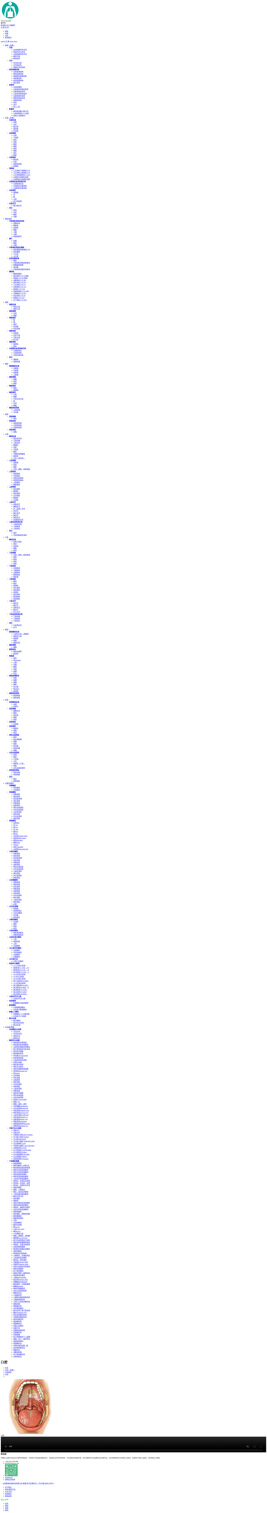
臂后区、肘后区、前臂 (21, 1183)
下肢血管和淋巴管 (16, 614)
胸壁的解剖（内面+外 (21, 1165)
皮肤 (15, 904)
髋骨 (15, 713)
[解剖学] (10, 19)
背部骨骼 (12, 416)
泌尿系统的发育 (19, 91)
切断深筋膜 (17, 1352)
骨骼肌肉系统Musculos (21, 1124)
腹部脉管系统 (14, 693)
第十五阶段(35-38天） (21, 981)
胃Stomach (17, 660)
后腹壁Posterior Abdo (20, 1264)
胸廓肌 (15, 390)
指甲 (15, 533)
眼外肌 (15, 159)
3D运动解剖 (17, 913)
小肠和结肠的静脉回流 (21, 1297)
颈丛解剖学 (17, 1321)
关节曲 (15, 915)
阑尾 (15, 667)
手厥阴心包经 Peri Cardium (23, 1135)
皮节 (15, 104)
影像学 (11, 109)
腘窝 (15, 548)
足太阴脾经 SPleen (20, 1156)
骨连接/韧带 (17, 798)
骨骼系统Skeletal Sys (20, 1126)
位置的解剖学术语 (20, 54)
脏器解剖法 (17, 1343)
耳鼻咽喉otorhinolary (20, 1106)
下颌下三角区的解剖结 (21, 1301)
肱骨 (15, 465)
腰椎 (15, 647)
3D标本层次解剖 (15, 937)
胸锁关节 (16, 506)
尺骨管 (15, 449)
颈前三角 (16, 309)
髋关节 (15, 603)
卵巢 (15, 766)
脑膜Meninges (18, 1286)
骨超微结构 (17, 78)
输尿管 (15, 728)
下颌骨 (15, 137)
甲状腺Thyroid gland (20, 1055)
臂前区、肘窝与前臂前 (21, 1244)
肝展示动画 (17, 1062)
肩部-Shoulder (18, 847)
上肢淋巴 (16, 528)
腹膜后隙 (16, 1304)
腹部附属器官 (14, 675)
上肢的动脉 (17, 524)
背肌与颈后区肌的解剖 (21, 1203)
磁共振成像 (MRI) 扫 (20, 111)
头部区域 (12, 120)
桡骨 (15, 467)
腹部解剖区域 (14, 632)
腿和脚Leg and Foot (20, 1238)
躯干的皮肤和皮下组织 (21, 1240)
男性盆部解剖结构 (20, 1315)
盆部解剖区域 (14, 702)
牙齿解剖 (16, 950)
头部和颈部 (17, 87)
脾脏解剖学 (17, 1306)
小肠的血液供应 (19, 1299)
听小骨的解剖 (18, 1271)
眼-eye (15, 827)
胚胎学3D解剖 (14, 963)
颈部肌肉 (12, 331)
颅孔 (15, 153)
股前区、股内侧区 (20, 1260)
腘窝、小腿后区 (19, 1189)
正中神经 (16, 495)
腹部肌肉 (12, 649)
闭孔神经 (16, 588)
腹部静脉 (16, 695)
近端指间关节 (18, 520)
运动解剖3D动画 (15, 1029)
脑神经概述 (17, 274)
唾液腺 (15, 192)
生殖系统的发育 (19, 96)
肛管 (15, 673)
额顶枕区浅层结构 (20, 1253)
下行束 (15, 254)
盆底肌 (15, 724)
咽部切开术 (17, 1293)
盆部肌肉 (12, 722)
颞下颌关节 (17, 205)
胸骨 (15, 383)
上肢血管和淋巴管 (16, 522)
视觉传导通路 (18, 1093)
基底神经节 (17, 236)
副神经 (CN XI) (18, 298)
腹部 (6, 629)
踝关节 (15, 610)
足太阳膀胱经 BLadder (21, 1154)
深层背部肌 (17, 427)
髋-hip (15, 834)
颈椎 (15, 315)
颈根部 (15, 1200)
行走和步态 (17, 625)
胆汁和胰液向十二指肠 (21, 1337)
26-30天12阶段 (18, 976)
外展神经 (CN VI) (19, 287)
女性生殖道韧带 (19, 768)
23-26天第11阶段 (19, 974)
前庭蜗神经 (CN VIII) (21, 291)
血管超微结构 (18, 80)
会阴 (15, 704)
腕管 (15, 451)
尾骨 (15, 719)
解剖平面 (16, 56)
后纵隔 (15, 368)
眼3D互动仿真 (18, 1023)
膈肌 (15, 388)
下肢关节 (12, 601)
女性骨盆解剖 (18, 1308)
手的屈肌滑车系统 (20, 535)
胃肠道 (11, 656)
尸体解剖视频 (14, 1161)
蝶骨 (15, 144)
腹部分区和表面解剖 (20, 1170)
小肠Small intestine (19, 1277)
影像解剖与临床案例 (20, 1003)
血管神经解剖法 (19, 1348)
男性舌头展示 (18, 1066)
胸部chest (16, 842)
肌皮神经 (16, 493)
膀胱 (15, 730)
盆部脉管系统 (14, 770)
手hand (15, 845)
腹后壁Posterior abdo (20, 1279)
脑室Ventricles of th (20, 1312)
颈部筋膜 (16, 361)
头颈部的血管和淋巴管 (17, 181)
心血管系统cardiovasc (21, 1115)
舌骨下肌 (16, 335)
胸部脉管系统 (14, 408)
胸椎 (15, 379)
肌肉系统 (16, 796)
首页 (6, 1368)
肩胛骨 (15, 462)
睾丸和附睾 (17, 739)
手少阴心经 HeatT (19, 1139)
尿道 (15, 733)
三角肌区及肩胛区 (20, 1258)
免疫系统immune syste (21, 1110)
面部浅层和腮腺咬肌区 (21, 1242)
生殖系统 (16, 893)
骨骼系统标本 (18, 935)
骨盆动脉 (16, 772)
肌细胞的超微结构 (20, 76)
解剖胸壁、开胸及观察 (21, 1284)
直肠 (15, 671)
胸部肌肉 (12, 386)
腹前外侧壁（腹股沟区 (21, 1273)
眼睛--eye (16, 1102)
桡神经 (15, 498)
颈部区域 (12, 304)
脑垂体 (15, 225)
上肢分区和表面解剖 (20, 1178)
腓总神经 (16, 594)
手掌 (15, 1220)
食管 (15, 324)
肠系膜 (15, 691)
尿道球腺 (16, 748)
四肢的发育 (17, 100)
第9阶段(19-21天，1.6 (21, 970)
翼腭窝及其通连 (19, 1275)
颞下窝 (15, 126)
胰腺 (15, 682)
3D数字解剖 (9, 783)
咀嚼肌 (15, 166)
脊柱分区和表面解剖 (20, 1172)
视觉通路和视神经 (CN (21, 249)
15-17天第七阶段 (19, 965)
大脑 (15, 234)
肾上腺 (15, 686)
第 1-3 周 (16, 107)
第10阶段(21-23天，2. (21, 972)
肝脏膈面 (16, 1334)
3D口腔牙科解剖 (15, 948)
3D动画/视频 (9, 1027)
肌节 (15, 102)
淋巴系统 (16, 82)
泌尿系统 (16, 805)
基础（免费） (10, 45)
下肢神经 (12, 579)
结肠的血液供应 (19, 1330)
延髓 (15, 241)
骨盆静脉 (16, 774)
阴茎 (15, 737)
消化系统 (16, 801)
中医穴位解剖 (18, 961)
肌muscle (16, 1073)
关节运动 (16, 1031)
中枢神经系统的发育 (20, 89)
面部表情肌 (17, 164)
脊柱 (15, 419)
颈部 (6, 302)
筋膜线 (15, 908)
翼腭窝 (15, 129)
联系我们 (8, 37)
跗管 (15, 550)
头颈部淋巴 (17, 350)
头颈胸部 (16, 946)
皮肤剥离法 (17, 1356)
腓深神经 (16, 599)
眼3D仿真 (12, 1018)
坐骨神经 (16, 590)
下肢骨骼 (12, 552)
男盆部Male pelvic (19, 838)
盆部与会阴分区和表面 (21, 1266)
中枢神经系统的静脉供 (21, 263)
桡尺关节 (16, 513)
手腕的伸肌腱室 (19, 454)
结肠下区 (16, 1328)
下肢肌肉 (12, 566)
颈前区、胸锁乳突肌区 (21, 1207)
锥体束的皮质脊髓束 (20, 1044)
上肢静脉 (16, 526)
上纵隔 (15, 375)
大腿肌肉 (16, 572)
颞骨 (15, 146)
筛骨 (15, 142)
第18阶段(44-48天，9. (21, 987)
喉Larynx (16, 1227)
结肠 (15, 669)
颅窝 (15, 122)
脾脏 (15, 684)
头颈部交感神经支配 (20, 177)
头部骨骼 (12, 133)
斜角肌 (15, 333)
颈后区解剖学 (18, 1319)
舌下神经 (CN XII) (20, 300)
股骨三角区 (17, 542)
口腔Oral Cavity (18, 1229)
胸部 (6, 364)
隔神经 (15, 344)
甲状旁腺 (16, 328)
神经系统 (8, 219)
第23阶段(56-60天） (20, 994)
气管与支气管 (18, 399)
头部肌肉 (12, 157)
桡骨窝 (15, 456)
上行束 (15, 256)
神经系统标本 (18, 932)
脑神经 (11, 271)
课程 (6, 31)
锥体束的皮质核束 (20, 1042)
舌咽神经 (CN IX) (19, 293)
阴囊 (15, 741)
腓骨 (15, 563)
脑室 (15, 260)
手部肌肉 (16, 476)
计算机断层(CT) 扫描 (21, 113)
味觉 (15, 210)
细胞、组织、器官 (20, 1104)
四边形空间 (17, 438)
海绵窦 (15, 267)
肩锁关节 (16, 504)
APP (6, 35)
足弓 (15, 627)
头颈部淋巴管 (18, 183)
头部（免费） (10, 118)
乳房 (15, 403)
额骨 (15, 151)
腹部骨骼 (12, 645)
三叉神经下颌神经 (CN (21, 170)
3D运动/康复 (13, 906)
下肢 (6, 537)
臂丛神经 (16, 489)
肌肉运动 (16, 1036)
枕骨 (15, 148)
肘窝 (15, 447)
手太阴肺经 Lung (19, 1143)
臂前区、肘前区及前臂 (21, 1181)
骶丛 (15, 583)
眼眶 (15, 155)
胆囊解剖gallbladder (20, 1282)
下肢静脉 (16, 618)
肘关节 (15, 511)
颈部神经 (12, 342)
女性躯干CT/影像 (19, 1016)
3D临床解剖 (13, 930)
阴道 (15, 757)
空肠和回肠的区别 (20, 1317)
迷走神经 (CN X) (19, 296)
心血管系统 (17, 812)
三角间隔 (16, 440)
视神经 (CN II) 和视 (20, 278)
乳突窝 (15, 131)
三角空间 (16, 443)
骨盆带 (15, 715)
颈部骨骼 (12, 311)
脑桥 (15, 243)
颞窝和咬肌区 (18, 1218)
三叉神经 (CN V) (19, 285)
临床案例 (12, 1001)
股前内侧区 (17, 1187)
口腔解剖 (16, 954)
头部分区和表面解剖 (20, 1209)
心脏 (15, 394)
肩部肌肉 (16, 473)
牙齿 (15, 212)
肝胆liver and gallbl (19, 1099)
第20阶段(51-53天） (20, 990)
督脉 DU (16, 1130)
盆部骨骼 (12, 708)
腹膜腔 (15, 638)
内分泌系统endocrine (20, 1108)
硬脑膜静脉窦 (18, 265)
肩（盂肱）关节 (19, 509)
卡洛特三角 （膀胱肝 (21, 634)
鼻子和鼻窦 (17, 201)
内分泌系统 (17, 816)
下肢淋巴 (16, 621)
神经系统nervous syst (20, 1113)
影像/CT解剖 (14, 1012)
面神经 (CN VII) (19, 289)
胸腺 (15, 405)
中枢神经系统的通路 (16, 247)
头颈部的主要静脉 (20, 186)
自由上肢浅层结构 (20, 1290)
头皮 (15, 124)
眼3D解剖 (16, 1020)
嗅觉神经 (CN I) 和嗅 (21, 276)
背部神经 (12, 429)
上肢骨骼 (12, 460)
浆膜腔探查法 (18, 1341)
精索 (15, 744)
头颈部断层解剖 (19, 1007)
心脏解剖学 (17, 1295)
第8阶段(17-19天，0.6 (21, 968)
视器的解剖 (17, 1211)
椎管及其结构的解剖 (20, 1176)
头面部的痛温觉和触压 (21, 1047)
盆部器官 (12, 726)
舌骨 (15, 313)
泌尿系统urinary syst (20, 1119)
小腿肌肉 (16, 570)
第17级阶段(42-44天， (21, 985)
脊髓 (15, 432)
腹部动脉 (16, 697)
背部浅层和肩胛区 (20, 1174)
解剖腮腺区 (17, 1216)
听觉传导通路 (18, 1051)
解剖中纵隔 (17, 1225)
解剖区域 (12, 436)
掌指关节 (16, 517)
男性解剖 (16, 788)
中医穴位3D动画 (15, 1128)
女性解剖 (16, 790)
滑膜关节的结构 (19, 67)
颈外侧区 (16, 1198)
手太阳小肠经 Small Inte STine (24, 1141)
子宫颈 (15, 759)
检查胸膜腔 (17, 1163)
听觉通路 (16, 252)
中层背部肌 (17, 425)
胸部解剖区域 (14, 366)
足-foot (15, 829)
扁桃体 (15, 359)
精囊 (15, 750)
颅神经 (11, 168)
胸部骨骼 (12, 377)
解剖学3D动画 (14, 1040)
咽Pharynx (17, 1231)
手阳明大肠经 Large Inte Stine (23, 1146)
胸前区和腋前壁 (19, 1288)
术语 (11, 47)
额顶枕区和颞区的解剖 (21, 1249)
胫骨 (15, 561)
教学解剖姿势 (18, 1053)
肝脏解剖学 (17, 1332)
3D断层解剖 (13, 919)
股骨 (15, 557)
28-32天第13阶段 (19, 979)
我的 (6, 1510)
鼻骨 (15, 140)
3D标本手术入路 (15, 996)
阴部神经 (16, 781)
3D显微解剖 (13, 880)
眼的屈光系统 (18, 1064)
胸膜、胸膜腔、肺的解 (21, 1236)
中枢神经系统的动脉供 (21, 269)
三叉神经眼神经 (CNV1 (21, 175)
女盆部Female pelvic (20, 836)
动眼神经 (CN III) (19, 280)
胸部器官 (12, 392)
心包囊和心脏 (18, 1233)
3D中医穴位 (13, 959)
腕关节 (15, 515)
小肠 (15, 662)
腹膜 (15, 640)
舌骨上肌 (16, 337)
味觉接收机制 (18, 1058)
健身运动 (16, 1038)
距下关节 (16, 612)
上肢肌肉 (12, 471)
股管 (15, 544)
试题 (6, 33)
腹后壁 (15, 654)
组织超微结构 (14, 69)
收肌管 (15, 546)
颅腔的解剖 (17, 1251)
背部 (6, 414)
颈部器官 (12, 317)
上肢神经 (12, 487)
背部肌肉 (12, 421)
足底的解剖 (17, 1222)
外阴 (15, 755)
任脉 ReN (16, 1132)
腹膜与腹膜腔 (18, 1269)
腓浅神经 (16, 596)
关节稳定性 (17, 65)
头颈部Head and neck (20, 849)
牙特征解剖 (17, 952)
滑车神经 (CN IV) (19, 282)
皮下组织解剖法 (19, 1354)
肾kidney (16, 689)
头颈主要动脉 (18, 355)
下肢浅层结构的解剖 (20, 1194)
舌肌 (15, 162)
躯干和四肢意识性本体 (21, 1049)
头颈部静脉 (17, 353)
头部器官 (12, 190)
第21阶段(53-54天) (20, 992)
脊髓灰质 (16, 223)
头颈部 (15, 921)
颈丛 (15, 346)
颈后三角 (16, 306)
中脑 (15, 245)
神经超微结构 (18, 74)
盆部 (6, 700)
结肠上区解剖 (18, 1326)
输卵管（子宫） (19, 763)
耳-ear (15, 825)
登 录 (7, 27)
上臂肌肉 (16, 482)
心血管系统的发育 (20, 93)
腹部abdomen (18, 840)
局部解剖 (12, 820)
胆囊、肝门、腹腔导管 (21, 1339)
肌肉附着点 (17, 911)
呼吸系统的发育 (19, 98)
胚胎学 (11, 85)
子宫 (15, 761)
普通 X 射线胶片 (19, 115)
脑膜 (15, 230)
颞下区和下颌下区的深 (21, 1310)
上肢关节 (12, 502)
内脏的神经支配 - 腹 (20, 1345)
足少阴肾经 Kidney (20, 1152)
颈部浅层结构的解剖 (20, 1205)
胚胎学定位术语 (19, 52)
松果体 (15, 227)
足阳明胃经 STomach (20, 1159)
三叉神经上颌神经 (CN (21, 173)
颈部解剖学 (17, 1323)
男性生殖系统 (14, 735)
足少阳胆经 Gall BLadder (22, 1150)
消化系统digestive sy (20, 1117)
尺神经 (15, 500)
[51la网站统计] (4, 1500)
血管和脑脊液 (14, 258)
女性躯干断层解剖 (20, 1009)
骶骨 (15, 717)
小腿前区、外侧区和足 (21, 1255)
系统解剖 (12, 792)
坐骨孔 (15, 706)
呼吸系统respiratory (20, 1121)
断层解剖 (12, 1005)
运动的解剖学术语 (20, 50)
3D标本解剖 (13, 851)
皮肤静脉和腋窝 (19, 1247)
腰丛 (15, 581)
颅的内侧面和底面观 (20, 1069)
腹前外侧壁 (17, 651)
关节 (11, 60)
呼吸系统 (16, 803)
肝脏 (15, 678)
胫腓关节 (16, 607)
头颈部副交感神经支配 (21, 179)
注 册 (3, 27)
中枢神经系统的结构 (16, 221)
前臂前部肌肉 (18, 480)
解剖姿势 (16, 58)
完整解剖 (12, 785)
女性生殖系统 (14, 752)
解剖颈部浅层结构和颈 (21, 1167)
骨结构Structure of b (20, 1071)
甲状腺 (15, 326)
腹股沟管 (16, 643)
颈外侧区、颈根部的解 (21, 1214)
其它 (11, 208)
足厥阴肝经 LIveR (19, 1148)
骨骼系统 (16, 794)
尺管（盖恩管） (19, 458)
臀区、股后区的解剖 (20, 1192)
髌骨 (15, 559)
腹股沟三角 (17, 636)
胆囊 (15, 680)
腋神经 (15, 491)
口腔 (15, 199)
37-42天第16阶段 (19, 983)
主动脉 (15, 412)
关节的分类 (17, 63)
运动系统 (16, 1075)
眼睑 (15, 214)
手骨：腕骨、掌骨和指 (21, 469)
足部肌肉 (16, 568)
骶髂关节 (16, 711)
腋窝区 (15, 445)
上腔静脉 (16, 410)
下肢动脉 (16, 616)
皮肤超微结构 (18, 71)
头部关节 (12, 203)
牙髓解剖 (16, 957)
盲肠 (15, 665)
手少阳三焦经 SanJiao (21, 1137)
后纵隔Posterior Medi (20, 1262)
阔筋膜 (15, 577)
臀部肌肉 (16, 574)
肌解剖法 (16, 1350)
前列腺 (15, 746)
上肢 (6, 434)
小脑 (15, 232)
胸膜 (15, 397)
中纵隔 (15, 370)
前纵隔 (15, 372)
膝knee (15, 831)
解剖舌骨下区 (18, 1196)
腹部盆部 (16, 941)
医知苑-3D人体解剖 (8, 25)
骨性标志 (16, 917)
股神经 (15, 585)
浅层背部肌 (17, 423)
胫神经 (15, 592)
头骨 (15, 135)
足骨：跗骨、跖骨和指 (21, 555)
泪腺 (15, 216)
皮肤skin (16, 823)
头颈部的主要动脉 (20, 188)
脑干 (11, 238)
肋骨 (15, 381)
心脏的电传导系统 (20, 1060)
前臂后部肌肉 (18, 478)
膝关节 (15, 605)
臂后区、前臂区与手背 (21, 1185)
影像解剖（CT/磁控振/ (21, 1014)
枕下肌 (15, 339)
